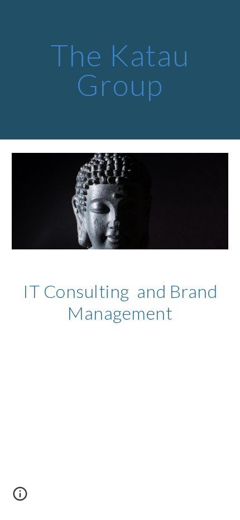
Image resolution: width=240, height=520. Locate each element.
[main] (120, 70)
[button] (20, 497)
